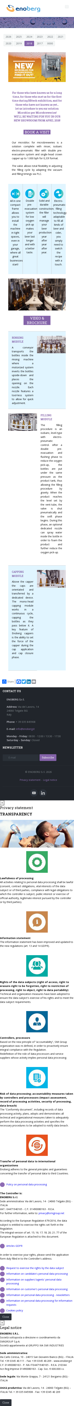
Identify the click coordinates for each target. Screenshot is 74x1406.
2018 (29, 43)
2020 (8, 43)
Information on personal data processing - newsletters (38, 1295)
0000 (50, 43)
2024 (29, 36)
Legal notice (50, 780)
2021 (60, 36)
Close (5, 1316)
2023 (40, 36)
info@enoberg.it (25, 729)
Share (10, 681)
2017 (40, 43)
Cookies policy (14, 1310)
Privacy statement (30, 780)
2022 (50, 36)
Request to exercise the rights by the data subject (35, 1268)
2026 (8, 36)
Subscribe (48, 757)
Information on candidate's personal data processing (37, 1273)
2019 (19, 43)
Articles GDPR (14, 1245)
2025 (19, 36)
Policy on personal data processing (26, 1184)
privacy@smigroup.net (51, 1213)
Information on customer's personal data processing (37, 1289)
